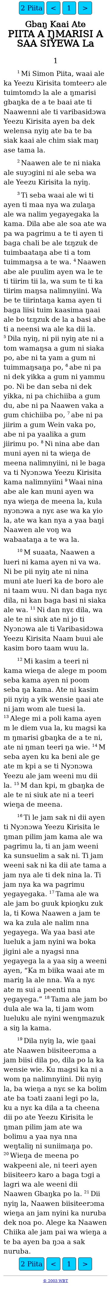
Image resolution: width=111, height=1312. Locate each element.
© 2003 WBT (55, 1280)
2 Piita (32, 8)
